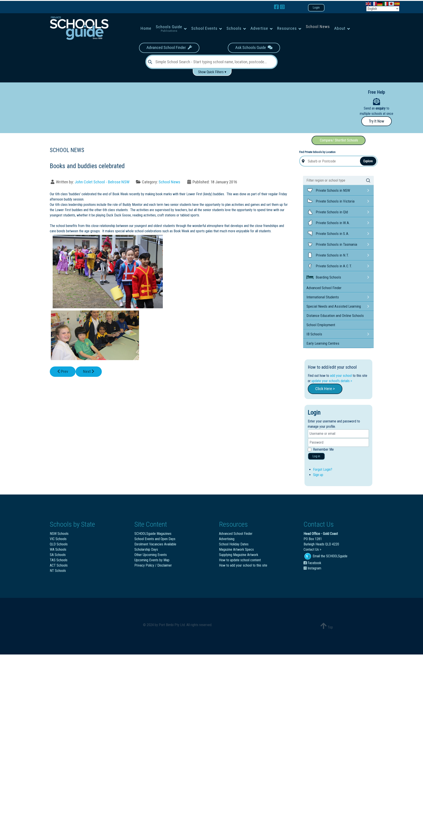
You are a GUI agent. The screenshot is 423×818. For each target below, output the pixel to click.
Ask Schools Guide (251, 47)
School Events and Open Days (154, 539)
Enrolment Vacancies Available (155, 544)
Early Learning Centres (322, 343)
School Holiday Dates (234, 544)
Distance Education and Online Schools (335, 315)
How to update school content (240, 560)
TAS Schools (58, 560)
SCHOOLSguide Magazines (152, 534)
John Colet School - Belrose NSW (102, 181)
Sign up (318, 475)
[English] (368, 3)
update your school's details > (332, 381)
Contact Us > (312, 549)
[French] (374, 3)
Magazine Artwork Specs (236, 549)
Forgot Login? (322, 469)
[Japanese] (391, 3)
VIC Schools (58, 539)
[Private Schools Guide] (79, 28)
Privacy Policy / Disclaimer (153, 565)
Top (330, 627)
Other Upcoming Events (150, 555)
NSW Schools (59, 534)
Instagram (314, 568)
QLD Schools (59, 544)
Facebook (314, 563)
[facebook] (277, 7)
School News (169, 181)
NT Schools (58, 571)
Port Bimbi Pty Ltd (172, 625)
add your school (341, 376)
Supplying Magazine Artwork (238, 555)
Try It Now (376, 121)
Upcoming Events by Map (151, 560)
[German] (380, 3)
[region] (165, 106)
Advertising (226, 539)
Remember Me (323, 449)
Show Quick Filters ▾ (212, 72)
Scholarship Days (146, 549)
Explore (368, 161)
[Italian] (386, 3)
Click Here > (325, 388)
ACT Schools (59, 565)
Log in (316, 456)
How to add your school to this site (243, 565)
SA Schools (58, 555)
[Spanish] (397, 3)
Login (316, 7)
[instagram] (282, 7)
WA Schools (58, 549)
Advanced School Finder (167, 47)
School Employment (320, 325)
